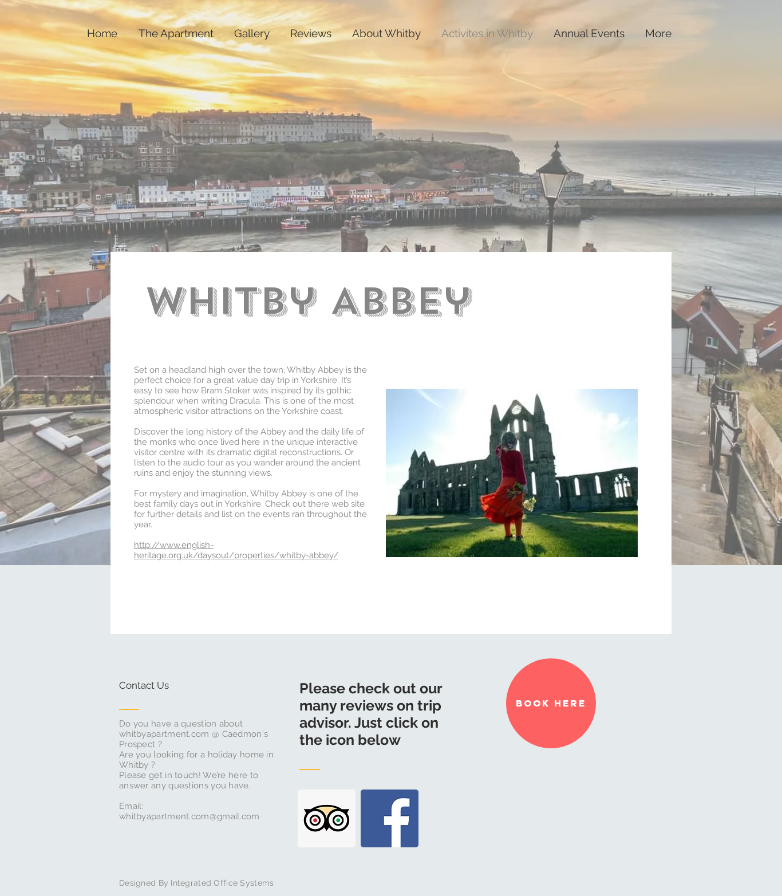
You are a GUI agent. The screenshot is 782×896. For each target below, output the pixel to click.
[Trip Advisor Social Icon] (327, 818)
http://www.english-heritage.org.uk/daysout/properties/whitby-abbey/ (236, 550)
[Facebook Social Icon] (389, 818)
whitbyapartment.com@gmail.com (189, 816)
